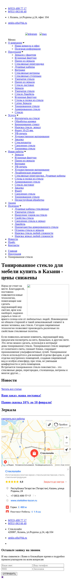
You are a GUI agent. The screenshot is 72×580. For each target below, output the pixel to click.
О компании (15, 42)
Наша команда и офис (27, 45)
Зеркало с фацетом (25, 54)
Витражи (20, 69)
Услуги (12, 115)
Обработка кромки (25, 121)
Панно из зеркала (25, 60)
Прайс (11, 242)
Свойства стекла (24, 218)
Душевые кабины (25, 66)
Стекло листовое (24, 85)
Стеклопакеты (23, 142)
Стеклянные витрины (27, 73)
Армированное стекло (27, 109)
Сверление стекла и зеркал (30, 221)
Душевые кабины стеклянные (32, 208)
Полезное (13, 205)
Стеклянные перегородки (29, 63)
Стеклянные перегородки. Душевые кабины (40, 175)
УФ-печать (21, 133)
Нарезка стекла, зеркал (28, 127)
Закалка (19, 139)
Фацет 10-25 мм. (24, 130)
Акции (12, 202)
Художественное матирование (32, 136)
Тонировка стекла (25, 148)
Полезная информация (28, 48)
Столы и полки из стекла (29, 100)
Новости (13, 239)
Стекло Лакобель (24, 94)
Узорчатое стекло (24, 79)
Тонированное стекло (27, 106)
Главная (12, 250)
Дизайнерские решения (28, 172)
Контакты (13, 245)
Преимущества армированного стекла (36, 227)
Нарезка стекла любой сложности (34, 233)
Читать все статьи (11, 389)
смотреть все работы (13, 418)
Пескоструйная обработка (29, 199)
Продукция (14, 51)
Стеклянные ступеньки (28, 76)
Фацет (18, 190)
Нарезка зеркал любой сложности (34, 236)
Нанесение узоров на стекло (31, 215)
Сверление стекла (25, 145)
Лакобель (20, 224)
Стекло (19, 112)
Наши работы (16, 151)
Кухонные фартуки (26, 57)
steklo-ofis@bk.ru (17, 22)
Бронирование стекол (27, 124)
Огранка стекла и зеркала (29, 230)
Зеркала (19, 88)
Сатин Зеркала (23, 103)
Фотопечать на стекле (27, 118)
